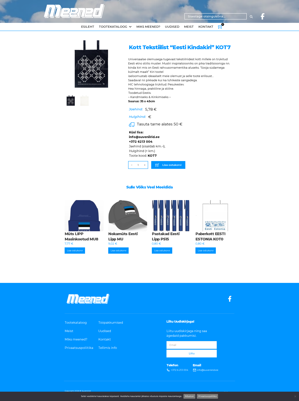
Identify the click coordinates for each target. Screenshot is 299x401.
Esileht (87, 26)
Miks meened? (148, 26)
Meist (189, 26)
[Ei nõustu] (295, 396)
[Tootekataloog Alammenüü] (130, 26)
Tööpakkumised (110, 322)
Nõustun (189, 396)
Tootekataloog (113, 26)
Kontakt (205, 26)
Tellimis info (107, 348)
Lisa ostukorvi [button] (75, 250)
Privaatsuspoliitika (77, 348)
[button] (113, 44)
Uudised (172, 26)
